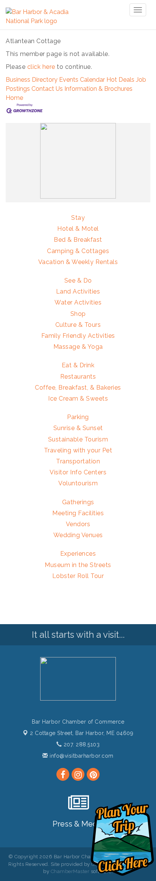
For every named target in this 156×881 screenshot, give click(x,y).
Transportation (78, 461)
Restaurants (78, 376)
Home (14, 97)
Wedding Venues (78, 535)
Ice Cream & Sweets (78, 398)
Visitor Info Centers (78, 472)
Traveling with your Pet (78, 450)
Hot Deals (120, 79)
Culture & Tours (78, 324)
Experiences (78, 553)
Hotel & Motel (78, 228)
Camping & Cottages (78, 251)
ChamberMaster (70, 871)
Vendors (78, 524)
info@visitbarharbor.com (81, 756)
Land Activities (78, 291)
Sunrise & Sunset (78, 428)
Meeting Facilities (78, 513)
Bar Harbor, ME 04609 (81, 733)
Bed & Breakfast (78, 239)
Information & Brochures (98, 88)
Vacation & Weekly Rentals (78, 262)
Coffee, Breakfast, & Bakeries (78, 387)
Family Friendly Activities (78, 335)
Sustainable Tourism (78, 439)
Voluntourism (78, 483)
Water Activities (78, 302)
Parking (78, 417)
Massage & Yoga (78, 346)
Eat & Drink (78, 365)
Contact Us (47, 88)
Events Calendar (82, 79)
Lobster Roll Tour (78, 576)
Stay (78, 217)
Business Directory (32, 79)
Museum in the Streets (78, 565)
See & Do (78, 280)
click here (41, 66)
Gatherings (78, 502)
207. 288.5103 (81, 744)
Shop (78, 313)
